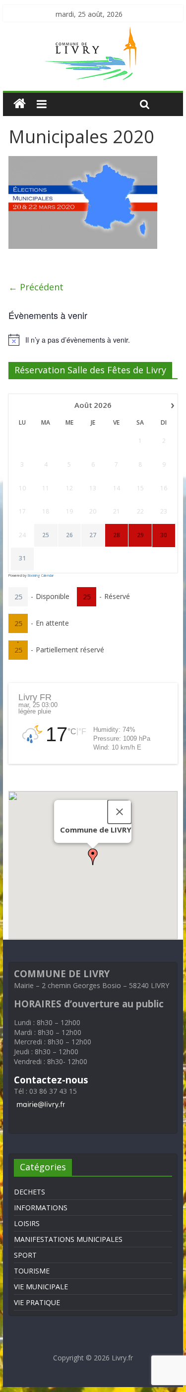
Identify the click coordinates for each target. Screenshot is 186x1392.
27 (92, 535)
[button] (93, 856)
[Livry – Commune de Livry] (92, 32)
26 (69, 535)
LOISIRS (27, 1223)
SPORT (25, 1255)
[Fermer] (119, 812)
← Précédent (35, 287)
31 (22, 558)
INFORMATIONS (40, 1207)
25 (45, 535)
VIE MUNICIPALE (41, 1286)
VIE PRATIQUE (37, 1302)
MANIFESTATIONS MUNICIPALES (68, 1239)
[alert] (93, 340)
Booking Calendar (41, 575)
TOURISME (32, 1270)
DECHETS (29, 1191)
